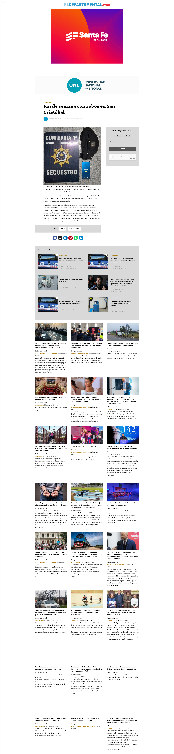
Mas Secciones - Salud (79, 353)
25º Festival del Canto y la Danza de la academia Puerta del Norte (121, 504)
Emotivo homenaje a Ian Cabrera (83, 446)
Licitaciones (117, 71)
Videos (96, 71)
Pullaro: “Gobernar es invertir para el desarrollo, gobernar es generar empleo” (122, 447)
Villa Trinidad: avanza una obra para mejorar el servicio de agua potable (49, 668)
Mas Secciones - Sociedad (80, 407)
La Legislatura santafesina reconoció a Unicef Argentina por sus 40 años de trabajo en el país (122, 613)
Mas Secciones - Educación (45, 562)
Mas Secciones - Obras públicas (47, 675)
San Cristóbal (74, 228)
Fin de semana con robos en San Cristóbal (71, 281)
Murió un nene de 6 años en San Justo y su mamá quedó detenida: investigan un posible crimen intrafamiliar (50, 613)
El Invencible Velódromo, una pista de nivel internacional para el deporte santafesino (85, 613)
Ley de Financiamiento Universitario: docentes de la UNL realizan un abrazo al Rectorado (51, 554)
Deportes (87, 71)
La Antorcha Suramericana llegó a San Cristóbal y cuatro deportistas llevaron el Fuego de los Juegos (51, 448)
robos (62, 228)
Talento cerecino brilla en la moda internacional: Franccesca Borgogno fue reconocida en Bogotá (86, 399)
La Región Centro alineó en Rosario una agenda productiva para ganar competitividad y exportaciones (50, 346)
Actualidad (56, 71)
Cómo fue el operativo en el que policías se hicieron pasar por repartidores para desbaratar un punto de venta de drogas (122, 283)
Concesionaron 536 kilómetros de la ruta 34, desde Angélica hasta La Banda (122, 345)
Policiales (68, 71)
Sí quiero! (122, 149)
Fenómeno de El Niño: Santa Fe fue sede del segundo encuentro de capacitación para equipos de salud (86, 669)
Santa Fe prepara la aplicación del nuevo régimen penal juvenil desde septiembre (51, 504)
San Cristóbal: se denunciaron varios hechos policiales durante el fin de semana (122, 261)
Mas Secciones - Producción (46, 353)
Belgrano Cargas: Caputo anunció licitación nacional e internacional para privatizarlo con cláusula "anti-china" (86, 554)
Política (78, 71)
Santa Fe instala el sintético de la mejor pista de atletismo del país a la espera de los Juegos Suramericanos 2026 (86, 505)
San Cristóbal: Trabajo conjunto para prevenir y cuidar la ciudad (85, 719)
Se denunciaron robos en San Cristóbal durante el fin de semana (121, 304)
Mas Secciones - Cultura (116, 511)
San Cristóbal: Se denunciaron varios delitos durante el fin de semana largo (71, 261)
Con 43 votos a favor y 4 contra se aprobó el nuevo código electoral (50, 398)
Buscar (106, 71)
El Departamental (55, 119)
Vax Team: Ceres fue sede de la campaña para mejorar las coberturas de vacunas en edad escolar (86, 346)
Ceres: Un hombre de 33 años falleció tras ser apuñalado (70, 302)
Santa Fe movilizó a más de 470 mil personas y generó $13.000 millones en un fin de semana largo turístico (122, 720)
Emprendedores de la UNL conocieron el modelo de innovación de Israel (51, 719)
